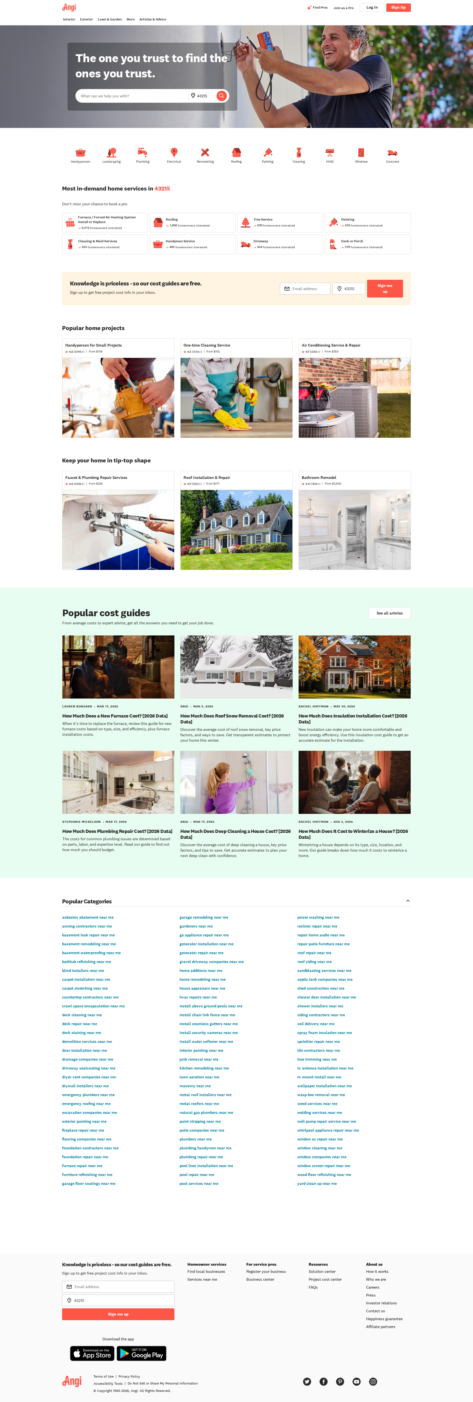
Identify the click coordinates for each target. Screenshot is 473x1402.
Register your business (266, 1271)
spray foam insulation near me (324, 1032)
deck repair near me (79, 1023)
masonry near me (195, 1085)
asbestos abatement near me (88, 917)
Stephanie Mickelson (81, 822)
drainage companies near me (87, 1059)
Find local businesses (206, 1271)
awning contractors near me (87, 926)
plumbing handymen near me (205, 1148)
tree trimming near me (317, 1059)
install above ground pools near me (211, 1006)
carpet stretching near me (85, 988)
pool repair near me (197, 1174)
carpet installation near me (86, 979)
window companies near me (321, 1156)
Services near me (202, 1279)
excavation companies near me (89, 1112)
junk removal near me (199, 1059)
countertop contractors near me (90, 997)
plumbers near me (196, 1139)
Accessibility (108, 1383)
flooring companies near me (86, 1139)
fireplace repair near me (83, 1130)
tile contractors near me (318, 1050)
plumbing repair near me (201, 1156)
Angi (184, 706)
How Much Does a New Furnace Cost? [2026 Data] (115, 716)
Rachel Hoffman (314, 706)
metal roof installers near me (205, 1094)
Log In (372, 7)
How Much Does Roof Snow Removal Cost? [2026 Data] (232, 719)
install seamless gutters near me (209, 1023)
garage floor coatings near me (88, 1183)
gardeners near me (196, 926)
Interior (69, 19)
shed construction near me (320, 988)
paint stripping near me (200, 1121)
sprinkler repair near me (318, 1041)
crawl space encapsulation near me (93, 1006)
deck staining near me (81, 1032)
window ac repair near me (320, 1139)
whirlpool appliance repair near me (328, 1130)
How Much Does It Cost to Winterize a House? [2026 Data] (353, 834)
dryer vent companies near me (89, 1077)
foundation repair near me (85, 1156)
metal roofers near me (199, 1103)
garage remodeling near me (204, 917)
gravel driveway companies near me (212, 961)
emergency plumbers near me (88, 1094)
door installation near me (84, 1050)
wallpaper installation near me (324, 1085)
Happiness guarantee (384, 1318)
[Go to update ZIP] (194, 96)
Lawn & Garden (110, 19)
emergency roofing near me (86, 1103)
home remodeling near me (203, 979)
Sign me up (385, 288)
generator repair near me (201, 952)
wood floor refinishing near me (324, 1174)
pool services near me (199, 1183)
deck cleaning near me (82, 1014)
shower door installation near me (326, 997)
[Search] (222, 96)
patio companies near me (202, 1130)
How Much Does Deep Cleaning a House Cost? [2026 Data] (235, 834)
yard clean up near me (317, 1183)
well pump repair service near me (326, 1121)
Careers (372, 1287)
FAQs (313, 1287)
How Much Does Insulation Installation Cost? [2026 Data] (353, 719)
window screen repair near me (323, 1165)
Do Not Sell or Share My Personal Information (163, 1383)
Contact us (375, 1310)
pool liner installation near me (206, 1165)
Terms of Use (103, 1376)
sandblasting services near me (324, 970)
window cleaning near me (319, 1148)
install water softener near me (206, 1041)
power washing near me (318, 917)
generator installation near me (207, 943)
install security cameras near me (209, 1032)
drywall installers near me (85, 1085)
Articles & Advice (152, 19)
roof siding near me (314, 961)
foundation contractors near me (90, 1148)
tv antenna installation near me (325, 1068)
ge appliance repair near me (204, 935)
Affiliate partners (380, 1326)
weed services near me (317, 1103)
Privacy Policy (129, 1376)
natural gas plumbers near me (206, 1112)
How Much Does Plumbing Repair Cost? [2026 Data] (117, 831)
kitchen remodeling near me (204, 1068)
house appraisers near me (202, 988)
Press (371, 1295)
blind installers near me (83, 970)
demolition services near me (87, 1041)
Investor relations (381, 1302)
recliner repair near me (317, 926)
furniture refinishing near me (87, 1174)
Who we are (376, 1279)
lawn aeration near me (199, 1077)
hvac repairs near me (198, 997)
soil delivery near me (315, 1023)
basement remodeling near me (89, 943)
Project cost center (325, 1279)
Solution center (322, 1271)
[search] (222, 96)
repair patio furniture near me (323, 943)
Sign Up (398, 7)
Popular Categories (87, 901)
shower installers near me (320, 1006)
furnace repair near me (82, 1165)
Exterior (86, 19)
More (131, 19)
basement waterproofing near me (91, 952)
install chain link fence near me (207, 1014)
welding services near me (319, 1112)
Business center (260, 1279)
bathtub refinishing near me (86, 961)
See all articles (390, 613)
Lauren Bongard (77, 706)
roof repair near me (314, 952)
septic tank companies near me (325, 979)
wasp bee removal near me (321, 1094)
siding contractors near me (321, 1014)
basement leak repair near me (88, 935)
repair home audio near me (321, 935)
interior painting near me (201, 1050)
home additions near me (201, 970)
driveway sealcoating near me (88, 1068)
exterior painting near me (84, 1121)
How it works (377, 1271)
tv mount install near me (319, 1077)
